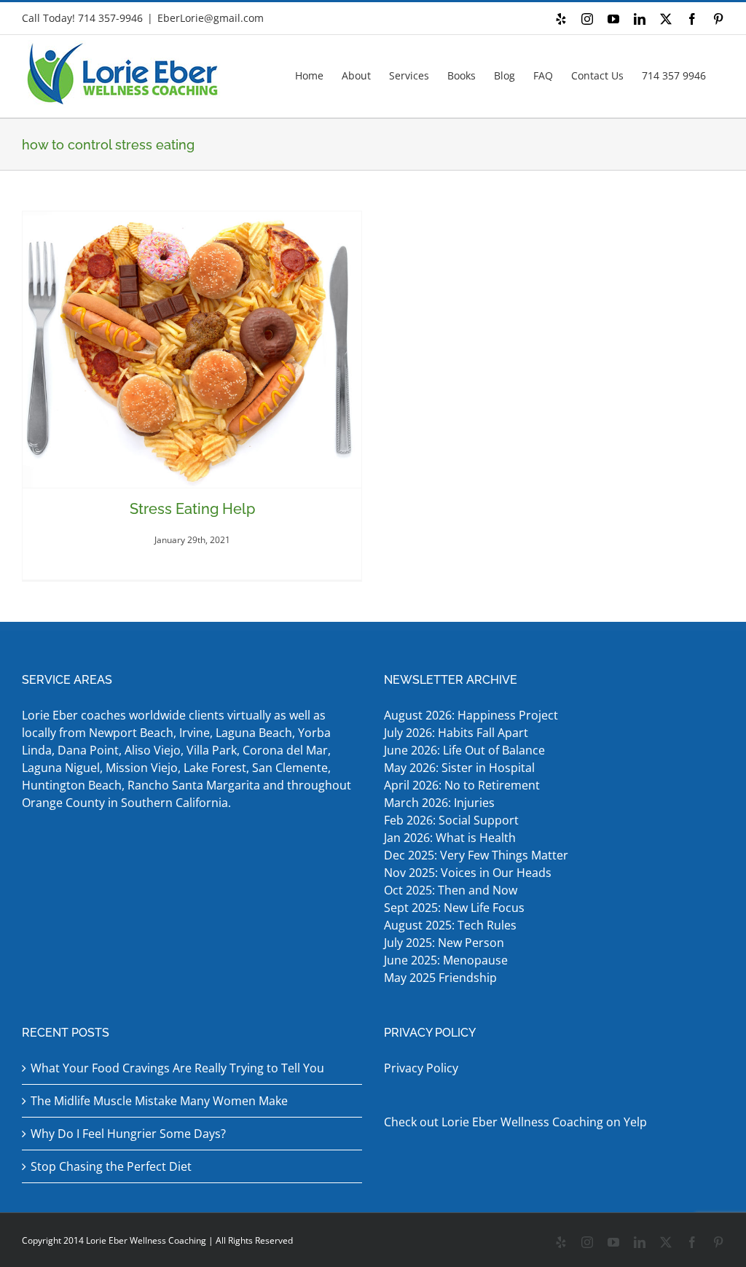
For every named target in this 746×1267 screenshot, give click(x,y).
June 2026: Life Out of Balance (464, 750)
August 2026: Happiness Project (471, 715)
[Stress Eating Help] (192, 349)
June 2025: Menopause (447, 960)
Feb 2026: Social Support (451, 820)
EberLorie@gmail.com (210, 18)
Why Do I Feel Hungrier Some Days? (128, 1134)
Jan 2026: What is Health (450, 838)
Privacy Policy (421, 1068)
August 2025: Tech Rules (450, 925)
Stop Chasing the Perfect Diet (111, 1166)
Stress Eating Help (192, 509)
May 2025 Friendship (440, 978)
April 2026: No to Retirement (463, 785)
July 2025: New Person (444, 943)
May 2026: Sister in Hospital (461, 768)
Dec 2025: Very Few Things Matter (476, 855)
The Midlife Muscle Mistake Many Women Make (159, 1101)
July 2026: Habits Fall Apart (456, 733)
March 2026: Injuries (439, 803)
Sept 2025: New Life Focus (454, 908)
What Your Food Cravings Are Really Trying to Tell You (177, 1068)
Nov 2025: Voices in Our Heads (467, 873)
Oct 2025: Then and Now (450, 890)
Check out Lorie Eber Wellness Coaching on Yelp (515, 1122)
